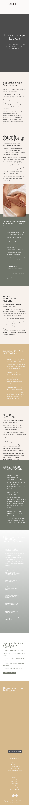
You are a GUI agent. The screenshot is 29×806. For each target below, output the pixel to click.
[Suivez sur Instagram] (16, 795)
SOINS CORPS (14, 783)
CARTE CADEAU (14, 789)
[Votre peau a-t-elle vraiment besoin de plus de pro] (14, 728)
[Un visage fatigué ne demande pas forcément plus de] (14, 742)
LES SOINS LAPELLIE (9, 673)
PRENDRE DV (14, 787)
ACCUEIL (14, 777)
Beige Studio (15, 802)
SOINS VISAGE (14, 781)
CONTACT (14, 785)
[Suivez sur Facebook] (13, 795)
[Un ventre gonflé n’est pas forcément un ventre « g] (14, 700)
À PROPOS (14, 779)
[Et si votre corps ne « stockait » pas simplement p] (14, 714)
